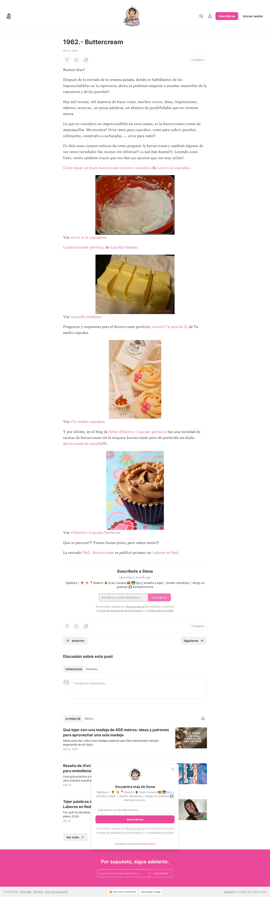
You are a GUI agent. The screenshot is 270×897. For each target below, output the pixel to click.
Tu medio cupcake (87, 422)
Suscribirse (227, 16)
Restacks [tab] (91, 669)
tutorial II (178, 327)
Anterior (78, 641)
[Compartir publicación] (210, 16)
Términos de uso (135, 828)
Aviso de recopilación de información (121, 832)
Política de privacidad (160, 832)
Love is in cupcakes (173, 168)
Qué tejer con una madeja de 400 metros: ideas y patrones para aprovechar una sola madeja (116, 732)
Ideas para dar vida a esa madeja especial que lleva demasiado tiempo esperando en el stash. (111, 742)
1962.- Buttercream (98, 553)
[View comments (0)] (76, 60)
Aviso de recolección (56, 891)
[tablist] (81, 669)
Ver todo (72, 837)
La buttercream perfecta (83, 247)
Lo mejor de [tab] (72, 718)
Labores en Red (165, 553)
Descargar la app (151, 891)
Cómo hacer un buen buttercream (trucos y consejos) (106, 168)
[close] (173, 769)
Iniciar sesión (253, 16)
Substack (229, 891)
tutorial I (159, 327)
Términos (38, 891)
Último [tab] (88, 718)
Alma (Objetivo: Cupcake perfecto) (137, 432)
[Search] (201, 16)
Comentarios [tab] (73, 669)
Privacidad (25, 891)
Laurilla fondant (124, 247)
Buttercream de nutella (82, 444)
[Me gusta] (67, 60)
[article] (135, 742)
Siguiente (191, 641)
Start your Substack (124, 891)
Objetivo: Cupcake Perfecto (95, 533)
